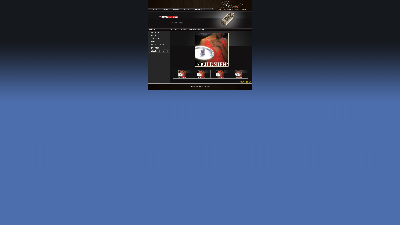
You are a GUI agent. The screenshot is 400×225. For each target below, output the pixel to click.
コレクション (175, 29)
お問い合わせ (198, 10)
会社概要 (165, 10)
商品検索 (176, 10)
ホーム (155, 10)
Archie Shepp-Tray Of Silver (196, 29)
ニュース (186, 10)
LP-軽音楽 (184, 29)
